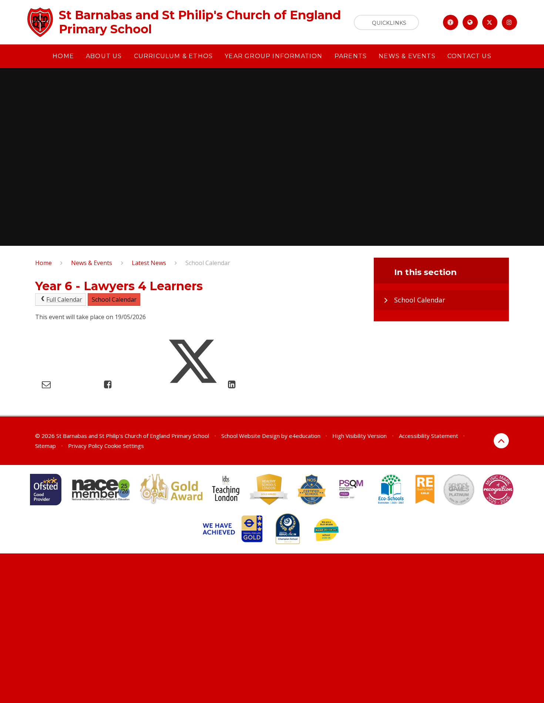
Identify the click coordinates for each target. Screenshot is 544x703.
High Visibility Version (359, 435)
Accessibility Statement (428, 435)
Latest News (149, 263)
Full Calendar (64, 299)
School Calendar (207, 263)
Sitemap (45, 445)
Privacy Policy (85, 445)
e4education (304, 435)
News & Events (91, 263)
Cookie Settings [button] (124, 445)
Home (43, 263)
